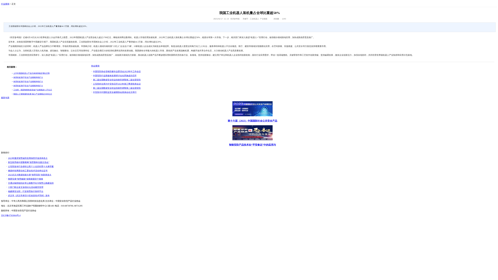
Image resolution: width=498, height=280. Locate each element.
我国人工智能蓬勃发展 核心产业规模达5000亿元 (32, 94)
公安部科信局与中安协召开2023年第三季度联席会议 (117, 84)
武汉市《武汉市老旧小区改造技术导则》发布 (29, 195)
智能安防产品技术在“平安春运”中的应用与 (252, 144)
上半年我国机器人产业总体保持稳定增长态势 (31, 73)
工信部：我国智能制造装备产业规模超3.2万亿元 (32, 90)
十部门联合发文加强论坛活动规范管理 (25, 187)
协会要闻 (95, 66)
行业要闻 (5, 4)
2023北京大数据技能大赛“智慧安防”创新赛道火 (29, 175)
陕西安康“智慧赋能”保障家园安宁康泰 (25, 179)
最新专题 (5, 98)
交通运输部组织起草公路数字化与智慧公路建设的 (31, 183)
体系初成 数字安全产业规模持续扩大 (28, 77)
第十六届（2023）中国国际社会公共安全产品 (252, 120)
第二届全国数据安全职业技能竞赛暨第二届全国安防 (117, 80)
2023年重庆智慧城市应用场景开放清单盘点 (27, 158)
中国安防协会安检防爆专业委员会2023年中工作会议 (117, 71)
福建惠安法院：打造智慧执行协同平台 (25, 191)
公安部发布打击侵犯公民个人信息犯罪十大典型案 (31, 166)
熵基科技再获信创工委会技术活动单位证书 (27, 171)
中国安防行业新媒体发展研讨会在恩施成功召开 (115, 76)
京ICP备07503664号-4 (10, 215)
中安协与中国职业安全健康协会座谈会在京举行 (115, 92)
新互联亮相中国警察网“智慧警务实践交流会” (28, 162)
